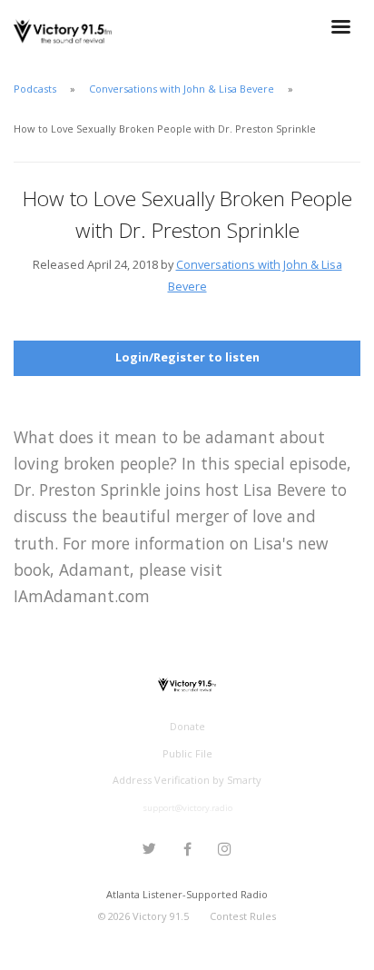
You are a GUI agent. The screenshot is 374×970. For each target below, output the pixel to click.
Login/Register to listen (187, 357)
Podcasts (35, 88)
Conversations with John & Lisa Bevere (181, 88)
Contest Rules (243, 916)
